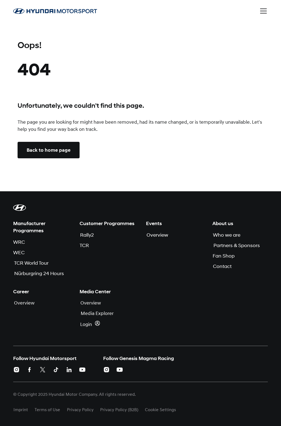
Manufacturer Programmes (29, 227)
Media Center (95, 292)
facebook (29, 369)
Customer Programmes (107, 223)
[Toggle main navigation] (263, 11)
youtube (82, 369)
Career (21, 292)
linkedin (69, 369)
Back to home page (49, 150)
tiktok (56, 369)
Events (154, 223)
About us (222, 223)
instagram (16, 369)
